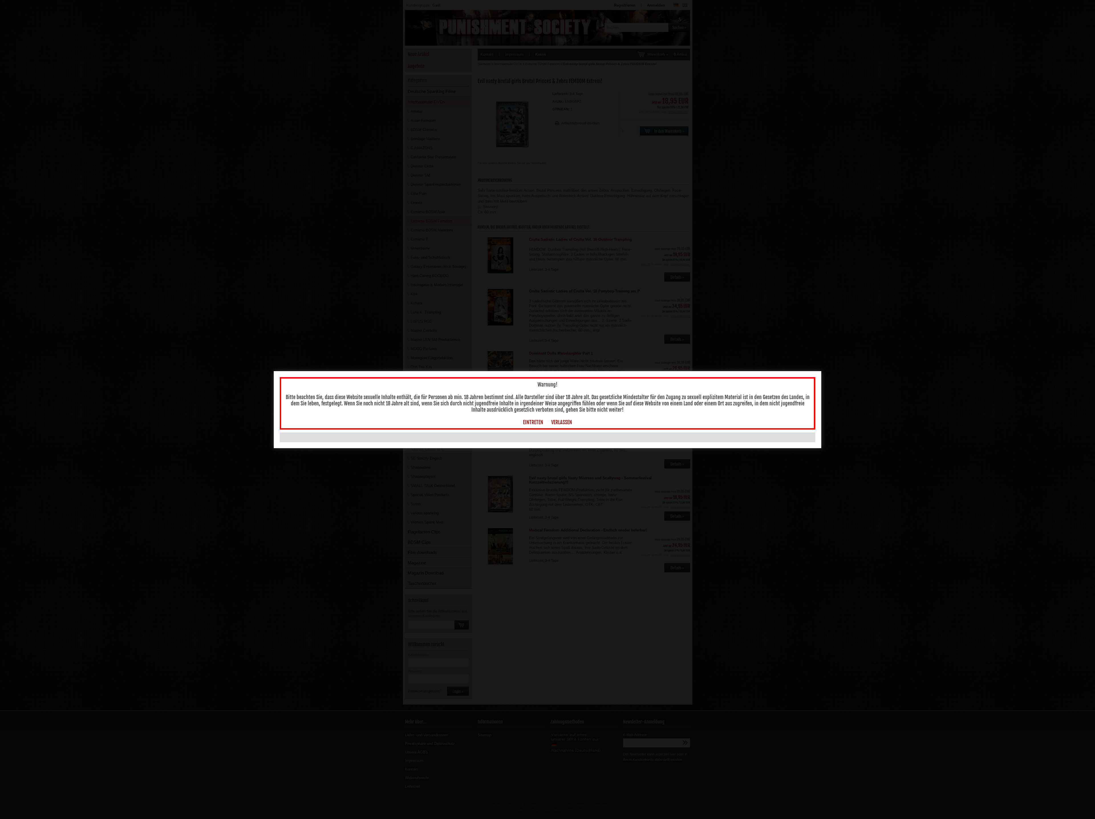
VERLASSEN (561, 422)
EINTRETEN (533, 422)
